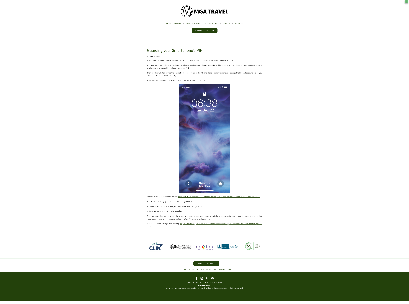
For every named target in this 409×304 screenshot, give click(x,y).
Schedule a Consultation (204, 30)
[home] (204, 11)
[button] (406, 2)
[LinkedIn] (207, 278)
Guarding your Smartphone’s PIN (175, 50)
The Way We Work (185, 269)
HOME (168, 23)
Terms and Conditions (212, 269)
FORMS (237, 23)
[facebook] (196, 278)
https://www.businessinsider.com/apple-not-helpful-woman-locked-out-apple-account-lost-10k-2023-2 (219, 197)
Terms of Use (198, 269)
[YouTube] (212, 278)
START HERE (176, 23)
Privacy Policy (226, 269)
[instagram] (202, 278)
